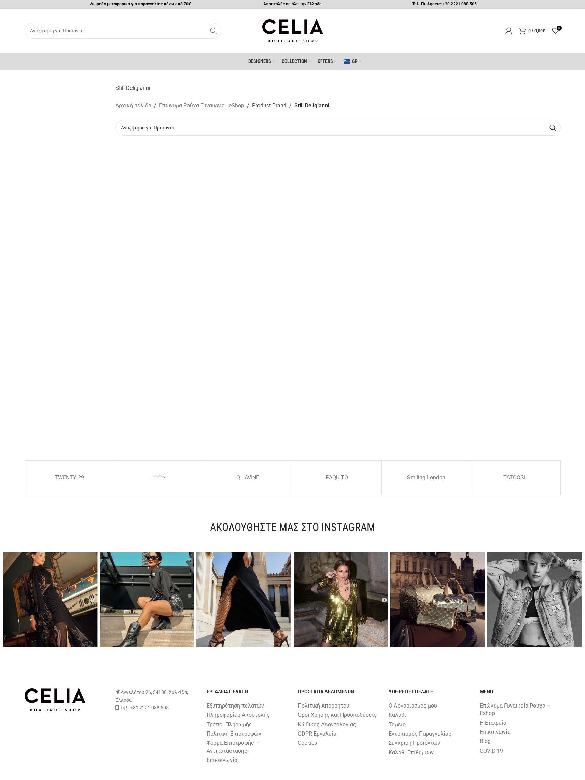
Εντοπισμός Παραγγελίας (420, 733)
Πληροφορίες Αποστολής (238, 715)
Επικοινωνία (222, 760)
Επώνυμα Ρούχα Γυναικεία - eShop (201, 105)
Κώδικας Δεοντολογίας (327, 724)
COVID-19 (491, 751)
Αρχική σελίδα (133, 105)
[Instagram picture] (50, 599)
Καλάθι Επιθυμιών (411, 752)
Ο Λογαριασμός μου (413, 705)
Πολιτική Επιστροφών (234, 733)
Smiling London (426, 477)
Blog (485, 741)
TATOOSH (515, 477)
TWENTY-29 (69, 477)
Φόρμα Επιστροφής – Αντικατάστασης (233, 747)
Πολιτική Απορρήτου (323, 705)
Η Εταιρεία (493, 723)
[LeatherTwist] (158, 478)
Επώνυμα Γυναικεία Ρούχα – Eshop (515, 709)
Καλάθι (397, 715)
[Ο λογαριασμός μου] (509, 31)
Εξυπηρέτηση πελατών (235, 705)
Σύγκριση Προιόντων (414, 743)
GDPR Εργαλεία (317, 733)
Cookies (307, 743)
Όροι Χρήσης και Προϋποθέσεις (337, 715)
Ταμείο (397, 724)
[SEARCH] (213, 31)
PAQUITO (337, 477)
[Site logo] (292, 30)
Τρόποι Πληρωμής (229, 724)
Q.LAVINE (247, 477)
